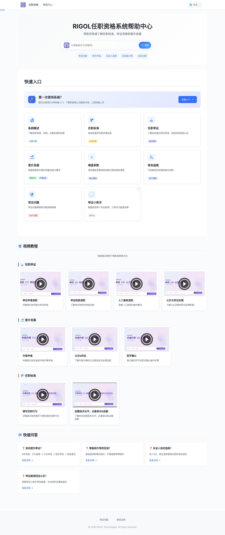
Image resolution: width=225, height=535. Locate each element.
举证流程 (83, 56)
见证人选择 (111, 56)
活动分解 (142, 56)
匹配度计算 (127, 56)
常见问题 (104, 519)
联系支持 (121, 519)
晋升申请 (96, 56)
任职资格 (33, 4)
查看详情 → (27, 460)
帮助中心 (48, 4)
